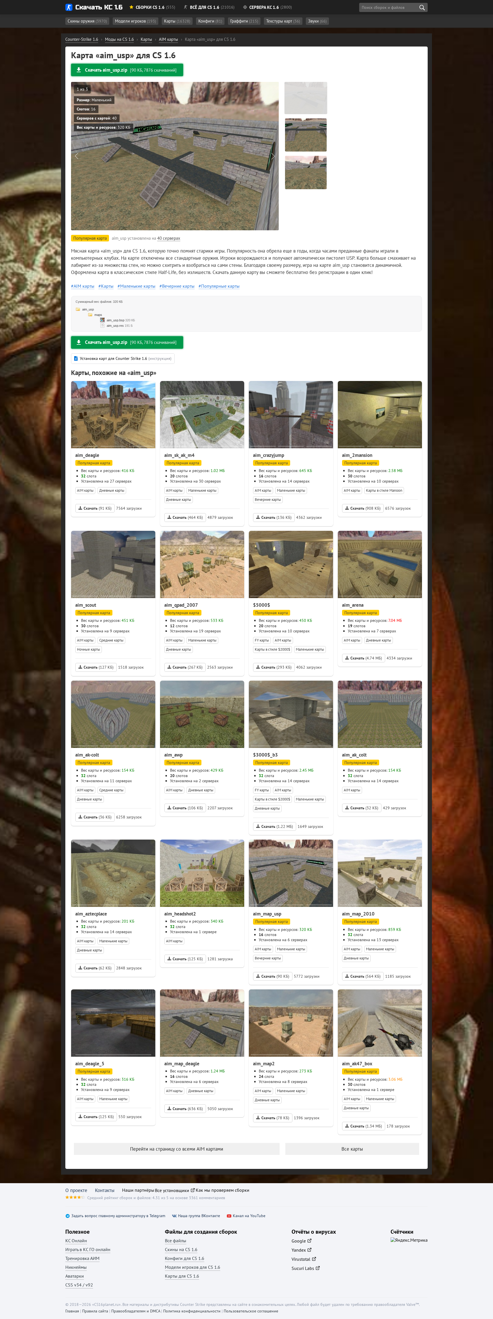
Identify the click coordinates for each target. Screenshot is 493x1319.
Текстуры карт (283, 21)
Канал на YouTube (249, 1215)
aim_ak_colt (354, 754)
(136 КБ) (276, 517)
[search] (422, 7)
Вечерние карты (178, 286)
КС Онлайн (76, 1240)
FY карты (262, 640)
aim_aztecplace (91, 913)
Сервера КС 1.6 (264, 7)
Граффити (244, 21)
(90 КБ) (275, 976)
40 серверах (168, 238)
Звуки (317, 21)
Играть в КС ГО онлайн (87, 1249)
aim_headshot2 (180, 913)
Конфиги (210, 21)
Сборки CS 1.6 (150, 7)
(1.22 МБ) (277, 826)
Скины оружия (87, 21)
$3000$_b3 (265, 754)
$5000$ (261, 605)
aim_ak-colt (87, 754)
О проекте (76, 1190)
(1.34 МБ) (366, 1126)
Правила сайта (95, 1311)
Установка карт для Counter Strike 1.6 (125, 358)
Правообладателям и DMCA (135, 1311)
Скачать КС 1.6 (98, 7)
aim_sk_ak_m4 (179, 455)
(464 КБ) (188, 517)
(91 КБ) (98, 508)
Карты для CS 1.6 (182, 1276)
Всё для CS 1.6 (204, 7)
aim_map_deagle (181, 1063)
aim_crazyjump (268, 455)
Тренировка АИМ (82, 1258)
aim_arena (352, 605)
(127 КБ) (99, 667)
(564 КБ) (365, 976)
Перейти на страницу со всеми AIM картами (176, 1149)
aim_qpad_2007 (181, 605)
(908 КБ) (365, 508)
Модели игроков (135, 21)
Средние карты (111, 640)
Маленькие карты (137, 286)
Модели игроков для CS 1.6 (192, 1267)
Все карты (352, 1149)
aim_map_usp (267, 913)
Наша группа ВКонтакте (199, 1215)
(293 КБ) (276, 667)
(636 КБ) (188, 1108)
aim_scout (85, 605)
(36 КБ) (98, 817)
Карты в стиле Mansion (384, 490)
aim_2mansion (357, 455)
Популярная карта (94, 462)
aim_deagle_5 (89, 1063)
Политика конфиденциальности (192, 1311)
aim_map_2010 (358, 913)
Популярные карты (220, 286)
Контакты (104, 1190)
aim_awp (173, 754)
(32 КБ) (364, 807)
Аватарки (74, 1276)
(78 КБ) (275, 1117)
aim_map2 (264, 1063)
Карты (177, 21)
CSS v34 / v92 (79, 1285)
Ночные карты (88, 649)
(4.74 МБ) (366, 658)
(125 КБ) (188, 958)
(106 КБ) (188, 807)
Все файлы (175, 1240)
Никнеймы (76, 1267)
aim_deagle (87, 455)
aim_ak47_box (357, 1063)
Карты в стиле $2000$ (272, 649)
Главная (72, 1311)
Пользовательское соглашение (251, 1311)
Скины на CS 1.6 (181, 1249)
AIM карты (84, 286)
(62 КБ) (98, 968)
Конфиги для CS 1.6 (184, 1258)
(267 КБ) (188, 667)
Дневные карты (111, 490)
